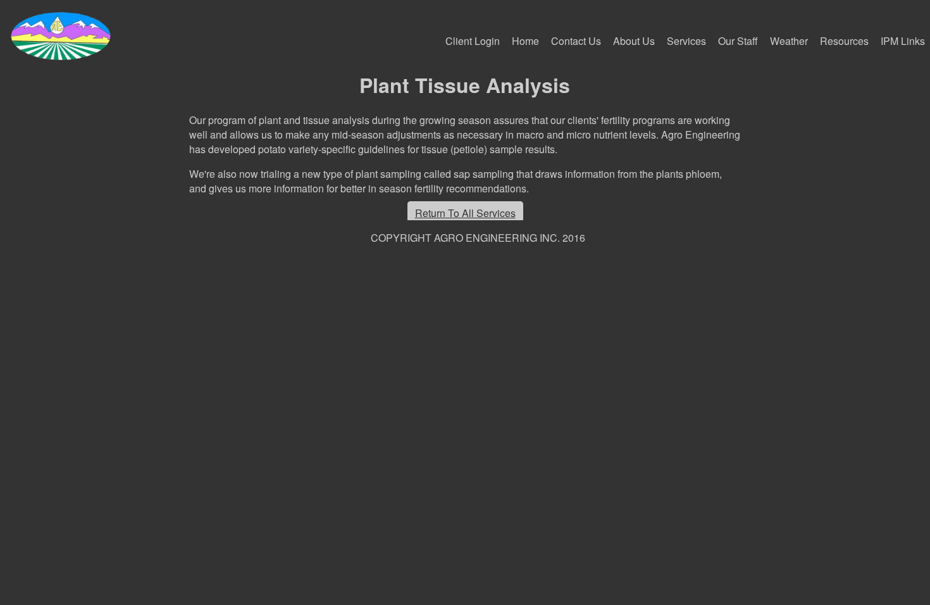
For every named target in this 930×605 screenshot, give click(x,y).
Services (686, 41)
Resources (844, 41)
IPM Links (903, 41)
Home (525, 41)
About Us (634, 41)
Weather (789, 41)
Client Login (472, 41)
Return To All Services (465, 213)
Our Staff (738, 41)
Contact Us (576, 41)
